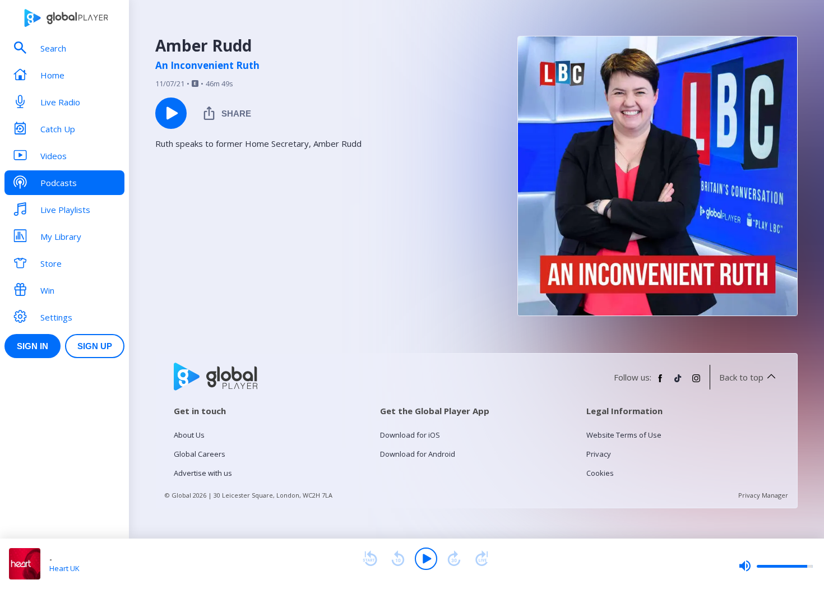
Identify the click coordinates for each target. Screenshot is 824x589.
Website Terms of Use (623, 435)
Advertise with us (203, 473)
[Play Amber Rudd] (171, 113)
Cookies (600, 473)
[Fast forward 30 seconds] (454, 559)
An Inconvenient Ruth (207, 65)
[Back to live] (482, 559)
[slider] (776, 566)
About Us (189, 435)
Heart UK (64, 568)
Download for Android (417, 454)
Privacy (598, 454)
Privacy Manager (763, 495)
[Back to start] (370, 559)
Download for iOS (410, 435)
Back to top (741, 377)
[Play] (426, 559)
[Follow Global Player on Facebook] (660, 383)
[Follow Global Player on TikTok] (678, 383)
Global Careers (199, 454)
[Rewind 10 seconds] (398, 559)
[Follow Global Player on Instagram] (696, 383)
